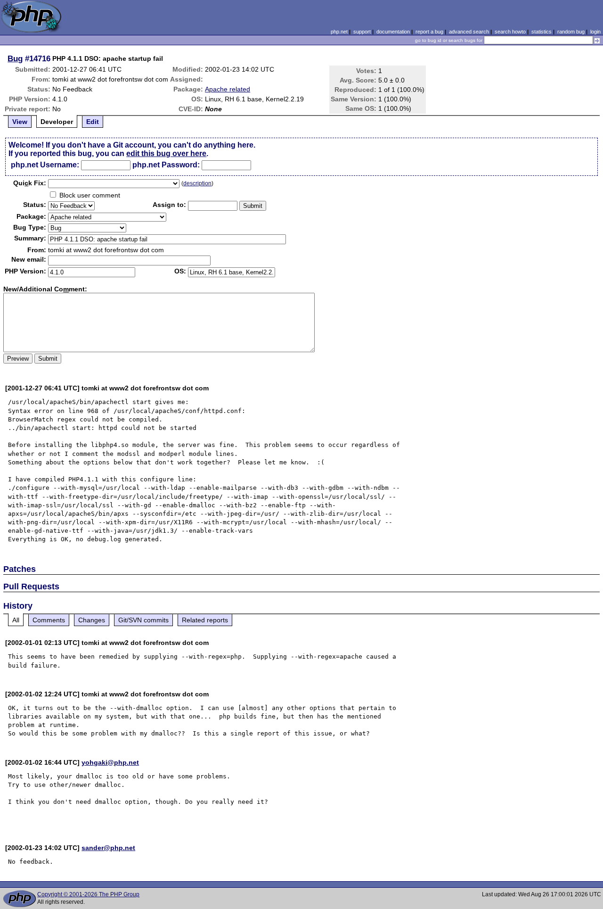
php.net (339, 31)
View (19, 121)
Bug (15, 58)
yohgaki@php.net (110, 762)
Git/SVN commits (143, 620)
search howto (510, 31)
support (362, 31)
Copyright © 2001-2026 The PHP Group (88, 894)
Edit (92, 121)
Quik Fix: (29, 183)
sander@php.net (108, 847)
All (15, 620)
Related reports (205, 620)
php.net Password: (166, 165)
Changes (91, 620)
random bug (571, 31)
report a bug (429, 31)
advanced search (469, 31)
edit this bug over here (166, 153)
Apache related (227, 89)
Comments (49, 620)
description (197, 183)
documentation (393, 31)
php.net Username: (45, 165)
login (595, 31)
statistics (541, 31)
